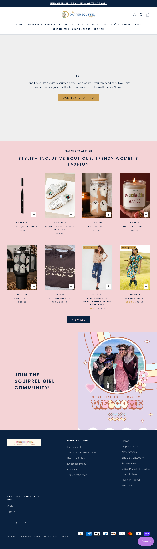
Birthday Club (75, 447)
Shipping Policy (76, 463)
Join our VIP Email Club (81, 452)
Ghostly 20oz (97, 226)
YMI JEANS (97, 294)
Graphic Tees (60, 29)
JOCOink (59, 294)
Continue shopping (78, 97)
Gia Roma (97, 222)
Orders (11, 506)
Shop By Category (76, 24)
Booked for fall (59, 298)
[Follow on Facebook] (8, 522)
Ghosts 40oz (22, 298)
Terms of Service (77, 475)
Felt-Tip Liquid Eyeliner (22, 226)
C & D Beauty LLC (22, 222)
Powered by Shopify (56, 537)
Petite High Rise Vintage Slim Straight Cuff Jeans (97, 301)
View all (78, 319)
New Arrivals (53, 24)
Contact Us (74, 469)
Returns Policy (76, 458)
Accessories (100, 24)
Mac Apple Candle (134, 226)
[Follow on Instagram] (16, 522)
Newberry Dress (135, 298)
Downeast (134, 294)
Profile (11, 511)
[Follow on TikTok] (24, 522)
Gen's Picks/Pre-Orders (126, 24)
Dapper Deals (34, 24)
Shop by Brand (81, 29)
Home (19, 24)
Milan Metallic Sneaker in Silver (60, 228)
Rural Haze (60, 222)
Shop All (99, 29)
